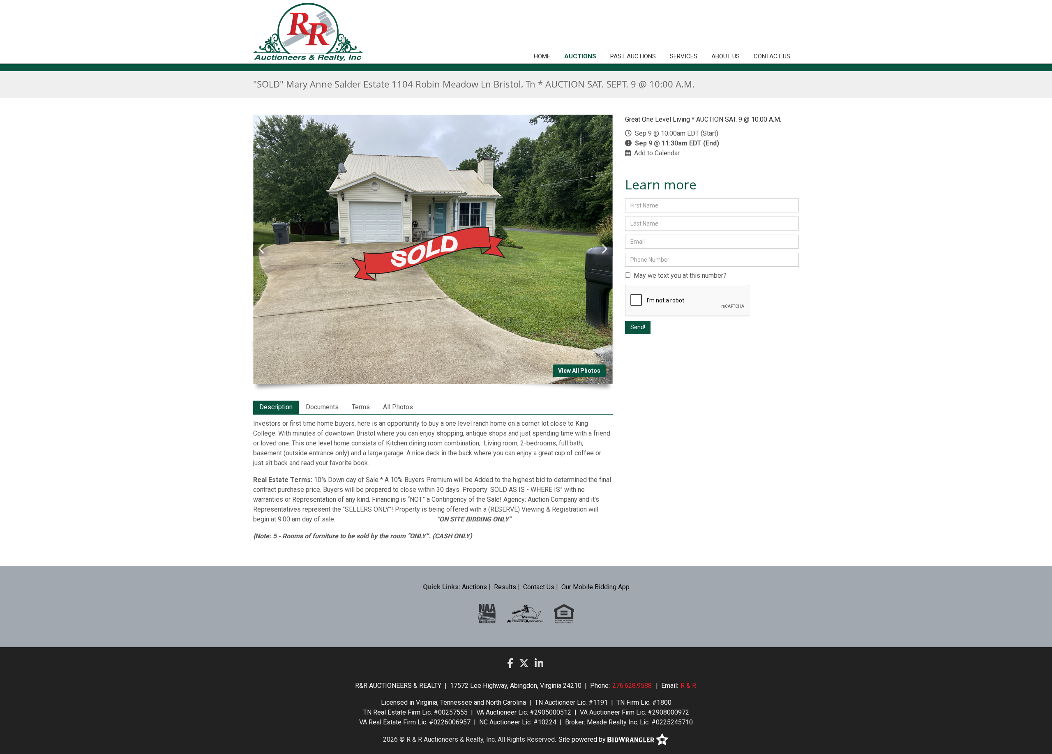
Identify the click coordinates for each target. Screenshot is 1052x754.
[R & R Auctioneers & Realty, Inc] (308, 32)
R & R (688, 685)
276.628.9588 (632, 685)
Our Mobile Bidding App (595, 587)
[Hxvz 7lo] (564, 613)
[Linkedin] (539, 663)
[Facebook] (510, 663)
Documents (322, 407)
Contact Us (772, 56)
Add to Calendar (657, 153)
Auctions (580, 56)
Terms (361, 407)
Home (542, 56)
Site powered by (582, 739)
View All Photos (579, 370)
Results (505, 587)
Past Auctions (633, 56)
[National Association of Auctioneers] (487, 613)
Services (683, 56)
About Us (725, 56)
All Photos (398, 407)
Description (276, 407)
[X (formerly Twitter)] (524, 663)
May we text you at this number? (678, 275)
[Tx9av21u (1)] (525, 613)
